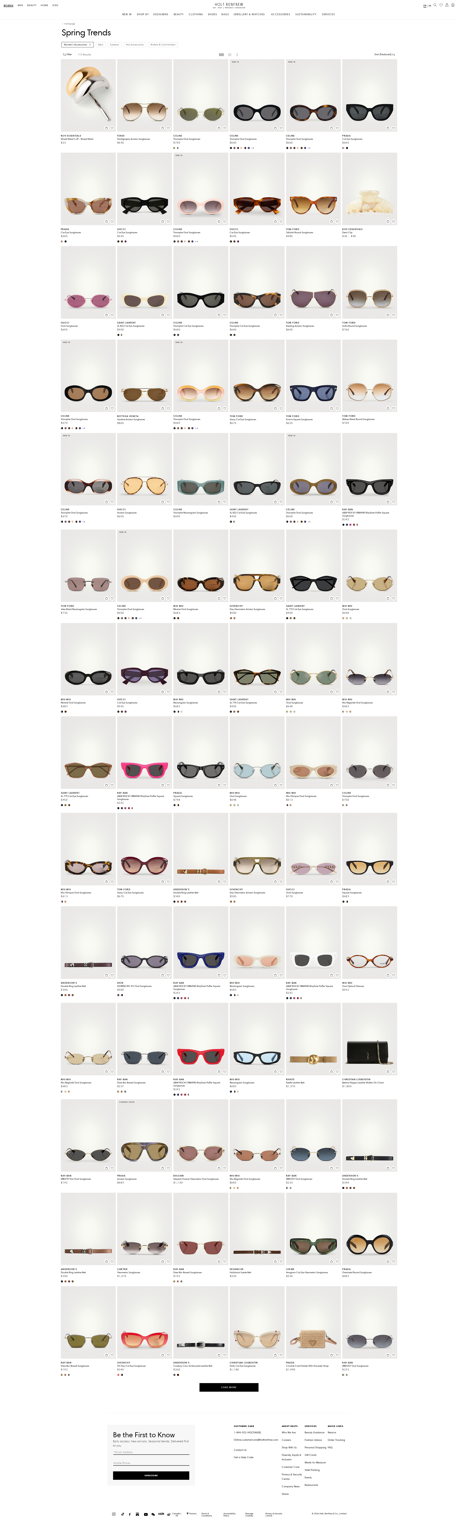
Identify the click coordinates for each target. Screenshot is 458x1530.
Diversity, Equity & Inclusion (291, 1457)
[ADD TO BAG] (106, 128)
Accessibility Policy (229, 1514)
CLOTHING (196, 14)
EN (424, 5)
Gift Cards (310, 1455)
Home (44, 5)
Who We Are (289, 1432)
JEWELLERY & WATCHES (249, 14)
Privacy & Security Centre (292, 1476)
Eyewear (114, 44)
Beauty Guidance (315, 1432)
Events (308, 1477)
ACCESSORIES (280, 14)
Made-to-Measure (315, 1462)
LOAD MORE (229, 1387)
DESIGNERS (161, 14)
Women (8, 5)
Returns (332, 1432)
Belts (100, 44)
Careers (286, 1440)
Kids (55, 5)
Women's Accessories (75, 44)
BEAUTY (179, 14)
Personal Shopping (315, 1447)
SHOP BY (143, 14)
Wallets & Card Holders (163, 44)
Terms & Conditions (206, 1514)
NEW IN (127, 14)
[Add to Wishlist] (112, 128)
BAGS (225, 14)
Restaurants (311, 1485)
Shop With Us (289, 1447)
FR (430, 5)
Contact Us (240, 1450)
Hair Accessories (135, 44)
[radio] (221, 54)
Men (20, 5)
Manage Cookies (249, 1514)
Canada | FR (176, 1514)
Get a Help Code (244, 1457)
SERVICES (328, 14)
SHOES (212, 14)
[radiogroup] (229, 54)
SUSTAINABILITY (305, 14)
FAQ (330, 1447)
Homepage (69, 24)
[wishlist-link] (441, 5)
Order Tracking (336, 1440)
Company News (291, 1486)
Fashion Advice (313, 1440)
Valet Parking (312, 1470)
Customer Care (290, 1467)
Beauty (31, 5)
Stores (285, 1494)
